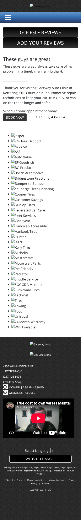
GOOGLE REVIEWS (40, 32)
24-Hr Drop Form (13, 480)
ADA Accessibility (35, 480)
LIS (49, 489)
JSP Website (56, 470)
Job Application (56, 480)
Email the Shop (12, 382)
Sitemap (46, 483)
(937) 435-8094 (54, 117)
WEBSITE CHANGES (40, 459)
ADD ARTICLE (36, 489)
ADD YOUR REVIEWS (40, 42)
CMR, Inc (43, 470)
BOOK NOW (15, 117)
